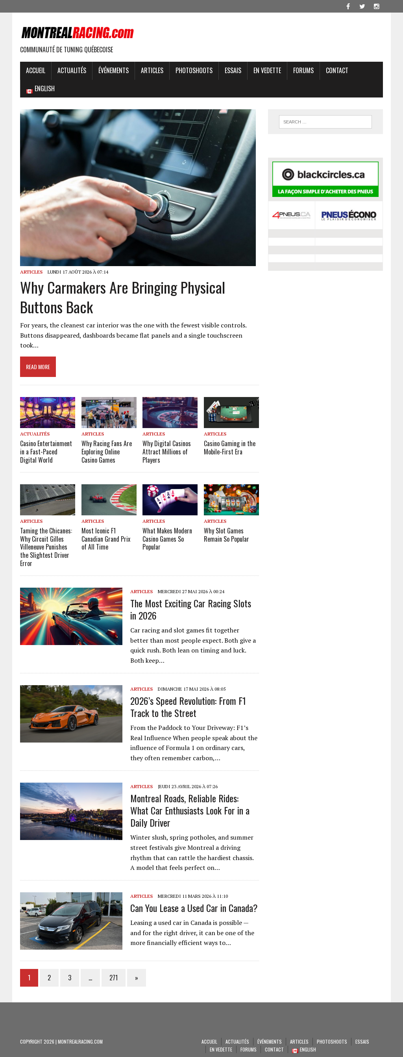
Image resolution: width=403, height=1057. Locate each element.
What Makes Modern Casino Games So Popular (167, 539)
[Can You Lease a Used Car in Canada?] (71, 944)
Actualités (71, 70)
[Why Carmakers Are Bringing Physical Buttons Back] (138, 261)
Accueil (35, 70)
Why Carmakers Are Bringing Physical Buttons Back (122, 296)
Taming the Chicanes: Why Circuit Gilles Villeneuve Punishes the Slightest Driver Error (46, 547)
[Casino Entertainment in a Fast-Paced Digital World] (47, 423)
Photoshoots (194, 70)
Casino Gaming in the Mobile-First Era (229, 447)
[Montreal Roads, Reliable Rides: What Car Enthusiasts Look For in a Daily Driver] (71, 834)
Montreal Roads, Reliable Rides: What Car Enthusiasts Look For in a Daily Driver (190, 810)
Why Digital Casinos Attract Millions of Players (166, 452)
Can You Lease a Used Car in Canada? (194, 908)
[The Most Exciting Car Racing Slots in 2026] (71, 639)
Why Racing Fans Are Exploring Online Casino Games (106, 452)
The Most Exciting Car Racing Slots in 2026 (190, 609)
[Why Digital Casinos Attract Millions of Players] (170, 422)
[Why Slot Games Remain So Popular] (231, 510)
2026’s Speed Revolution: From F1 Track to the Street (188, 706)
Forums (303, 70)
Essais (233, 70)
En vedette (267, 70)
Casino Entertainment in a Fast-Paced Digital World (46, 452)
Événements (113, 70)
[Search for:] (325, 122)
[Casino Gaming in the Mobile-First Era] (231, 422)
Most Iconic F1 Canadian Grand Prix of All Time (105, 539)
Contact (337, 70)
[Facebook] (348, 5)
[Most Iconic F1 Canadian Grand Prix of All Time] (109, 510)
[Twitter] (362, 5)
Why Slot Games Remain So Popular (226, 535)
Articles (152, 70)
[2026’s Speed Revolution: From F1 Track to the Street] (71, 737)
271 (113, 977)
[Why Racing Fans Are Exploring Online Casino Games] (109, 423)
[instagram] (376, 5)
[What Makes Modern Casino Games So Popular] (170, 510)
